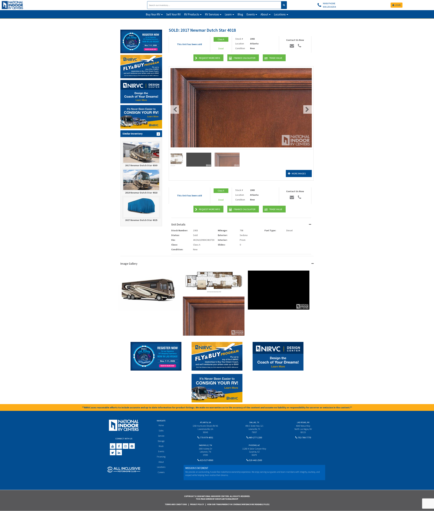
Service (161, 435)
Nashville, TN (205, 445)
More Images (299, 173)
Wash (161, 446)
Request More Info (209, 57)
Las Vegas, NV (303, 422)
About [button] (264, 14)
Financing (161, 456)
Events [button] (250, 14)
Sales (161, 430)
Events (161, 451)
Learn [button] (228, 14)
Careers (161, 472)
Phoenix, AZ (254, 445)
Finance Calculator (244, 57)
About (161, 462)
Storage (161, 441)
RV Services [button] (212, 14)
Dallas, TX (254, 422)
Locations (161, 467)
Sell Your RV (173, 14)
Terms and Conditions (176, 504)
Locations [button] (280, 14)
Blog (240, 14)
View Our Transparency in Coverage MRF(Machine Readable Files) (238, 504)
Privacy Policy (197, 504)
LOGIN (398, 5)
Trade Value (275, 57)
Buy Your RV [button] (153, 14)
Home (161, 425)
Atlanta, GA (205, 422)
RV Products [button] (191, 14)
